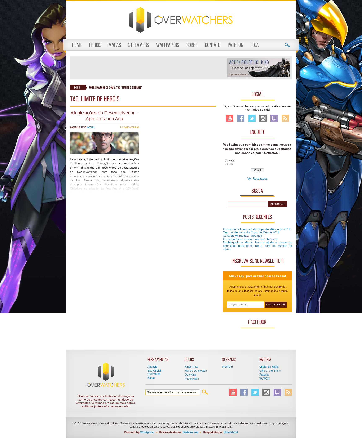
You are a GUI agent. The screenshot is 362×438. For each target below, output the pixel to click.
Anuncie (152, 366)
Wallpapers (167, 45)
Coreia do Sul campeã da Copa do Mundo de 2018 (257, 229)
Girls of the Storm (270, 370)
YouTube (229, 118)
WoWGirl (227, 366)
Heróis (95, 45)
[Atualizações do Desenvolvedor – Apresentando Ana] (104, 153)
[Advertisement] (148, 67)
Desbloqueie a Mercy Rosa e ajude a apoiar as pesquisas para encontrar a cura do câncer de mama (257, 246)
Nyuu (91, 127)
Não (231, 161)
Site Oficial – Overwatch (155, 372)
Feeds (285, 118)
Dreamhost (231, 432)
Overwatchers (181, 20)
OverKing (190, 374)
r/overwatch (192, 378)
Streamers (138, 45)
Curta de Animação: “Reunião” (243, 235)
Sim (231, 164)
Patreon (235, 45)
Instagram (263, 118)
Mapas (115, 45)
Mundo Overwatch (196, 370)
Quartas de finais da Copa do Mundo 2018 (251, 232)
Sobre (192, 45)
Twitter (252, 118)
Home (77, 45)
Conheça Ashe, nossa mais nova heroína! (250, 239)
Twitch (274, 118)
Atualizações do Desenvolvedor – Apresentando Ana (104, 115)
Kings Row (191, 366)
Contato (212, 45)
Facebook (240, 118)
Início (77, 87)
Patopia (264, 374)
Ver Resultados (257, 178)
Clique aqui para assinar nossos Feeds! (257, 276)
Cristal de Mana (268, 366)
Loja (255, 45)
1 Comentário (129, 127)
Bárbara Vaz (190, 432)
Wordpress (147, 432)
